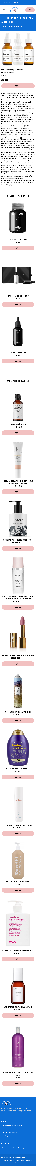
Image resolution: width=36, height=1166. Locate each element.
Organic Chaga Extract (18, 352)
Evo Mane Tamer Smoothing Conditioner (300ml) (18, 950)
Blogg (6, 1136)
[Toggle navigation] (3, 9)
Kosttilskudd (19, 70)
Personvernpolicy (26, 1161)
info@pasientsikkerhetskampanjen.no (11, 2)
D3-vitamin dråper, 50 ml (18, 424)
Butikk (30, 10)
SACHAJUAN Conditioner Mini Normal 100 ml (18, 1007)
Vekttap (11, 70)
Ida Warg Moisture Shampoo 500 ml (18, 882)
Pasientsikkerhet (9, 1129)
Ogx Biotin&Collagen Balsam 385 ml (18, 768)
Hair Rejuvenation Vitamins (18, 239)
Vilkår (17, 1161)
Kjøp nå (18, 86)
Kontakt (11, 1161)
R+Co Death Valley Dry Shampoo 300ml (18, 712)
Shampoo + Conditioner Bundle (18, 296)
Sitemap (18, 1163)
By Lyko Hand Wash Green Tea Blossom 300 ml (18, 540)
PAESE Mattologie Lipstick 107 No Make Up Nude (18, 655)
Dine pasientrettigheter (11, 1132)
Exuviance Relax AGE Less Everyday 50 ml (18, 825)
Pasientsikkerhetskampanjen (13, 1125)
